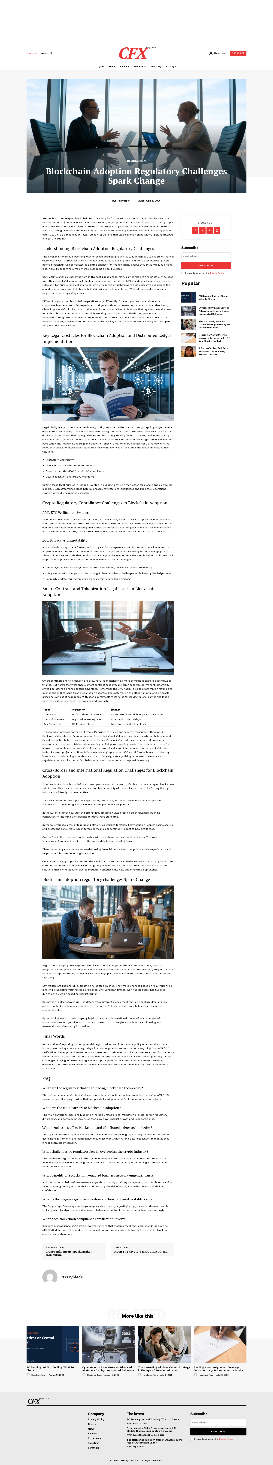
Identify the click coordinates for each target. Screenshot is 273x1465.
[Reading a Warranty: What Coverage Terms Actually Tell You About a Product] (188, 338)
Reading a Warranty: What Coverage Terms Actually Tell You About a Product (214, 337)
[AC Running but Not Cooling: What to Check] (188, 297)
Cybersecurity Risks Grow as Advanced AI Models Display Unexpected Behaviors (214, 310)
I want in (204, 265)
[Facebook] (195, 230)
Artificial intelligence (138, 1435)
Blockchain (136, 161)
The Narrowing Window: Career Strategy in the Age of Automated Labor (215, 324)
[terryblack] (50, 1277)
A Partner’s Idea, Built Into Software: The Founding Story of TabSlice (213, 351)
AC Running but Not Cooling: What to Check (215, 297)
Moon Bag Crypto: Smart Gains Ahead (140, 1251)
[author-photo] (29, 1374)
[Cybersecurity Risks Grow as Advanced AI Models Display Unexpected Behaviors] (188, 311)
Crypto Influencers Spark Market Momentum (69, 1253)
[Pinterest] (209, 230)
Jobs (129, 1447)
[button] (46, 53)
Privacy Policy (217, 273)
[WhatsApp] (217, 230)
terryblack (123, 200)
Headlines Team (38, 1375)
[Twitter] (202, 230)
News (129, 1423)
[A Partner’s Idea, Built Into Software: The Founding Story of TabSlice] (188, 351)
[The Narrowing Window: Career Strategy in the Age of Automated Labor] (188, 324)
